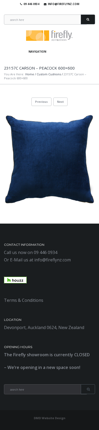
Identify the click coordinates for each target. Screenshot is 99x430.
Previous (41, 102)
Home (29, 74)
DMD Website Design (49, 418)
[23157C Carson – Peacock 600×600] (49, 159)
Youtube (48, 10)
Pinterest (56, 10)
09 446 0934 (31, 4)
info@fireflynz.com (63, 4)
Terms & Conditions (23, 300)
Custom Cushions (49, 74)
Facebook (41, 10)
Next (60, 102)
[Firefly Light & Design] (50, 35)
